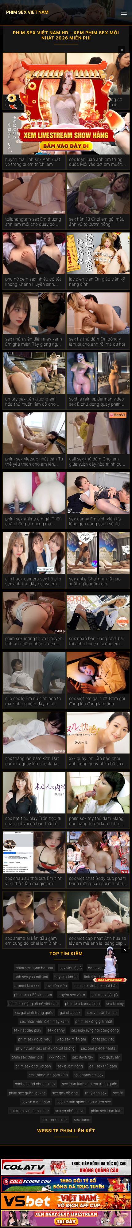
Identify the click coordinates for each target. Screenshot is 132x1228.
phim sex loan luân (106, 1110)
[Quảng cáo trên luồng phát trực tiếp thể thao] (66, 1218)
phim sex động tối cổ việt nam (33, 1003)
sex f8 (118, 1093)
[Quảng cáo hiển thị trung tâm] (66, 105)
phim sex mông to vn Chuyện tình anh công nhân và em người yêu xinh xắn (33, 641)
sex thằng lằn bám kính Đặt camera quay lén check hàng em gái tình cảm (33, 761)
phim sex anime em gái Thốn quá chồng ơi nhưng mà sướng (33, 521)
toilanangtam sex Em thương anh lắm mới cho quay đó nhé (33, 222)
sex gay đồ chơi (65, 1093)
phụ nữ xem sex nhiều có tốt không (45, 1048)
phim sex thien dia (27, 1057)
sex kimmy (115, 1003)
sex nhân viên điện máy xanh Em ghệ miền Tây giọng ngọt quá (33, 342)
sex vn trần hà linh (102, 1012)
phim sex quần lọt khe (27, 1093)
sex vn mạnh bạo (35, 1102)
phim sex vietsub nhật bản (95, 985)
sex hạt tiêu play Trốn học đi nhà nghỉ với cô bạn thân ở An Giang (33, 821)
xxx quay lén (109, 1057)
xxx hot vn (57, 1057)
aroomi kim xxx (26, 985)
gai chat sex (70, 1012)
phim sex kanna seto (82, 1003)
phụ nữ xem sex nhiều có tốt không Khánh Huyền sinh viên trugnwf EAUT (33, 282)
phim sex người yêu (34, 1039)
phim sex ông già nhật (93, 1021)
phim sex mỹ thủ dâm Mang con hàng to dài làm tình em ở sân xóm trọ (96, 821)
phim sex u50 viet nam (33, 994)
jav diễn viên (56, 985)
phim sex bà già (104, 994)
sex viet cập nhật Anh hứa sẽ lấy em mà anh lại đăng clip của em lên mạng (97, 941)
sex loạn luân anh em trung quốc (89, 1083)
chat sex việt (103, 1039)
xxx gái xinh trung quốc (33, 1012)
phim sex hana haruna (34, 968)
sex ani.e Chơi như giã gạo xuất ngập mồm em (95, 581)
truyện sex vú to (71, 994)
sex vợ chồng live (69, 1110)
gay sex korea (66, 976)
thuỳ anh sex (96, 1093)
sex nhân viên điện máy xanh (44, 1021)
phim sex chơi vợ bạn (33, 1066)
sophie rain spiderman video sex (83, 1102)
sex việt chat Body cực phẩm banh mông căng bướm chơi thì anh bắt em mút (97, 881)
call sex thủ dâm (103, 1066)
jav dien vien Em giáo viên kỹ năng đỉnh (97, 282)
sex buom (82, 1119)
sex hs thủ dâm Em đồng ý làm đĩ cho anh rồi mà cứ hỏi (97, 342)
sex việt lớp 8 (71, 968)
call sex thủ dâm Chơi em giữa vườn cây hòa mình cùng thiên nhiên (97, 461)
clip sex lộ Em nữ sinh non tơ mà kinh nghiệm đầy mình (33, 701)
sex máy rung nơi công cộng (95, 1030)
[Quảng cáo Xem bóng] (66, 1167)
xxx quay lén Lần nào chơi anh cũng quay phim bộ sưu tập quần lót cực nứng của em (96, 761)
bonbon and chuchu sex (35, 1083)
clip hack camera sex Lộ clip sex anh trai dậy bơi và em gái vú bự (33, 581)
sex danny (56, 1030)
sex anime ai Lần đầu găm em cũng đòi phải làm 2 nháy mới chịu (33, 941)
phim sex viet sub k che (29, 1110)
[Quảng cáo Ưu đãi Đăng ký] (66, 1184)
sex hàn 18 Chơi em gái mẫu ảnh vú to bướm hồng (96, 222)
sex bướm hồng (70, 1066)
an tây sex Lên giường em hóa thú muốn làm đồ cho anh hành (30, 401)
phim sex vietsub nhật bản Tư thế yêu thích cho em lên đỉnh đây (34, 461)
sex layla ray (82, 1057)
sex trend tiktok (55, 1119)
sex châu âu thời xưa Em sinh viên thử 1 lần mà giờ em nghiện (33, 881)
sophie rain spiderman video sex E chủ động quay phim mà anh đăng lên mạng (96, 401)
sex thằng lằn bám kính (48, 1075)
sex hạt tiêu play (27, 1030)
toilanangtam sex (88, 1075)
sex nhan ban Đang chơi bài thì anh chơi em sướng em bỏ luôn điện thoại (97, 641)
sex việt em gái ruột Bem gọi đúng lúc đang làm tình (97, 701)
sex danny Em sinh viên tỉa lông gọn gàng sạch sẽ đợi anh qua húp (95, 521)
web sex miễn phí (71, 1039)
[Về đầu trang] (118, 1220)
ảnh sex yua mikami (31, 976)
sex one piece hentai (98, 1048)
